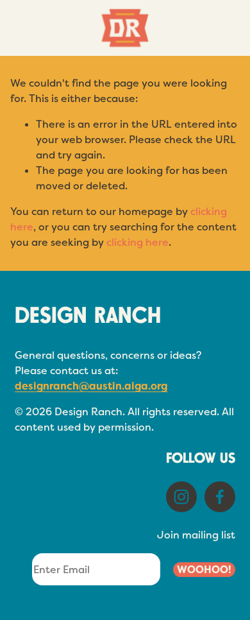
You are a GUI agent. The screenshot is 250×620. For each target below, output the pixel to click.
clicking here (137, 242)
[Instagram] (181, 496)
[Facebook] (219, 496)
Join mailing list (196, 535)
